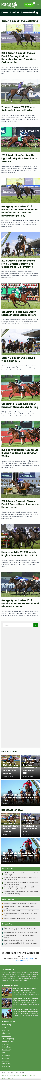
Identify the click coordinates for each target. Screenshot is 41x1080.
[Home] (9, 5)
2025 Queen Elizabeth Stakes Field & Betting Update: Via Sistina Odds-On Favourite (18, 263)
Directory (32, 1075)
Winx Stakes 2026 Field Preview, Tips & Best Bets (19, 911)
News (3, 1052)
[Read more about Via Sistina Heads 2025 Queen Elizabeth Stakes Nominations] (20, 296)
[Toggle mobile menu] (38, 4)
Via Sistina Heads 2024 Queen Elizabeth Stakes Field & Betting (19, 405)
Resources (25, 1075)
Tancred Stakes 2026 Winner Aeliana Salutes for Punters (18, 109)
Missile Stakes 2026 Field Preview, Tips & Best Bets (20, 918)
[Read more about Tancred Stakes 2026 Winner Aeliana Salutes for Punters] (20, 91)
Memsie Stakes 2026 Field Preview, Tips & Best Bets (20, 903)
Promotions (29, 4)
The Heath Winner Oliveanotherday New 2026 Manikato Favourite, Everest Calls (19, 888)
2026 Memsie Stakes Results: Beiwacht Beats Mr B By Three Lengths (25, 989)
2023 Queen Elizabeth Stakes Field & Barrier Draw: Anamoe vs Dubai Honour (20, 504)
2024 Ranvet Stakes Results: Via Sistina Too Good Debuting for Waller (20, 453)
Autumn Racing (6, 1025)
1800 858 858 (29, 958)
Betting (4, 1027)
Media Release (6, 1047)
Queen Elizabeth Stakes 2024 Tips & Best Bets (18, 359)
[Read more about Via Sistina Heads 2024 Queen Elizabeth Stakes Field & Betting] (20, 388)
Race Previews (6, 1055)
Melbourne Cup (6, 1050)
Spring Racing (6, 1061)
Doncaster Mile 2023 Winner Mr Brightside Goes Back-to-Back (19, 554)
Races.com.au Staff (15, 1075)
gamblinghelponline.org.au (20, 960)
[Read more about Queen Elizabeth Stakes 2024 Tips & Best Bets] (20, 342)
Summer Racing (6, 1064)
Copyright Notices (7, 1078)
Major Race (5, 1044)
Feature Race (6, 1030)
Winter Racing (6, 1066)
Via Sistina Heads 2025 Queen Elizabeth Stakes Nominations (19, 313)
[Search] (35, 625)
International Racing (8, 1041)
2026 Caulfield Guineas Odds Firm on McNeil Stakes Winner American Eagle (25, 1011)
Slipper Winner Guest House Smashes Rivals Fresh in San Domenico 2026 (25, 1000)
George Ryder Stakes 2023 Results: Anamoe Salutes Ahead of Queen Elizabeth (20, 603)
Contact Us (5, 1075)
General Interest (6, 1036)
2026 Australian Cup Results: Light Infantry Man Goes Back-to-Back (19, 158)
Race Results (5, 1058)
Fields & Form (6, 1033)
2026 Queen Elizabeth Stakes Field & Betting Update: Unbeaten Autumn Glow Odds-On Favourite (19, 57)
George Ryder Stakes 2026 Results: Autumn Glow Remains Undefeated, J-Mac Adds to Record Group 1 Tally (19, 211)
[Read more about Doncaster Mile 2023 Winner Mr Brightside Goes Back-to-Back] (20, 536)
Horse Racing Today (8, 1039)
